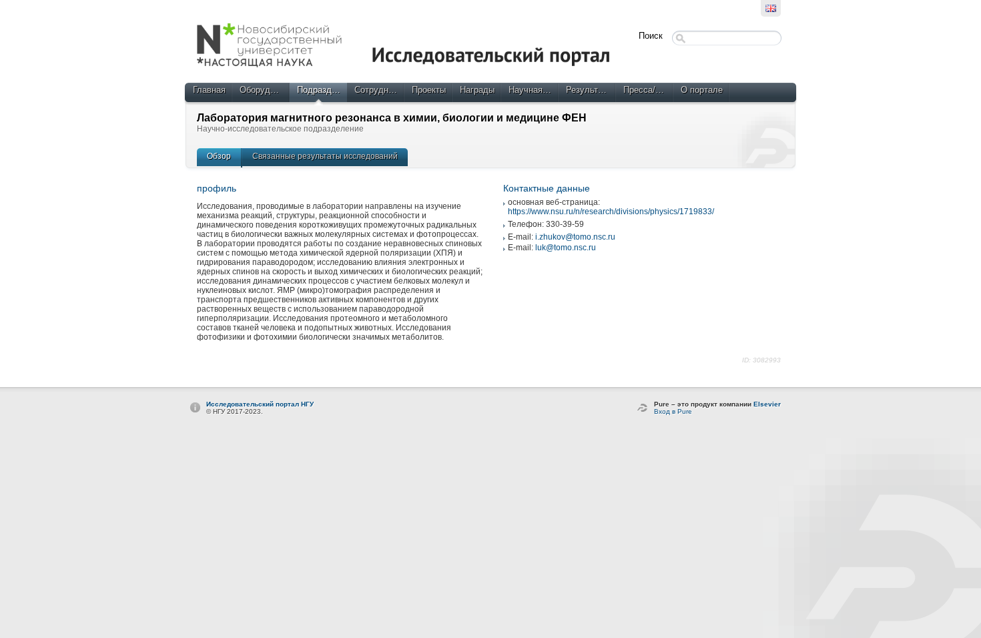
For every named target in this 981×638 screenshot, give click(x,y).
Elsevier (767, 404)
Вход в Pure (673, 411)
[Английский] (771, 8)
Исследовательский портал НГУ (260, 404)
